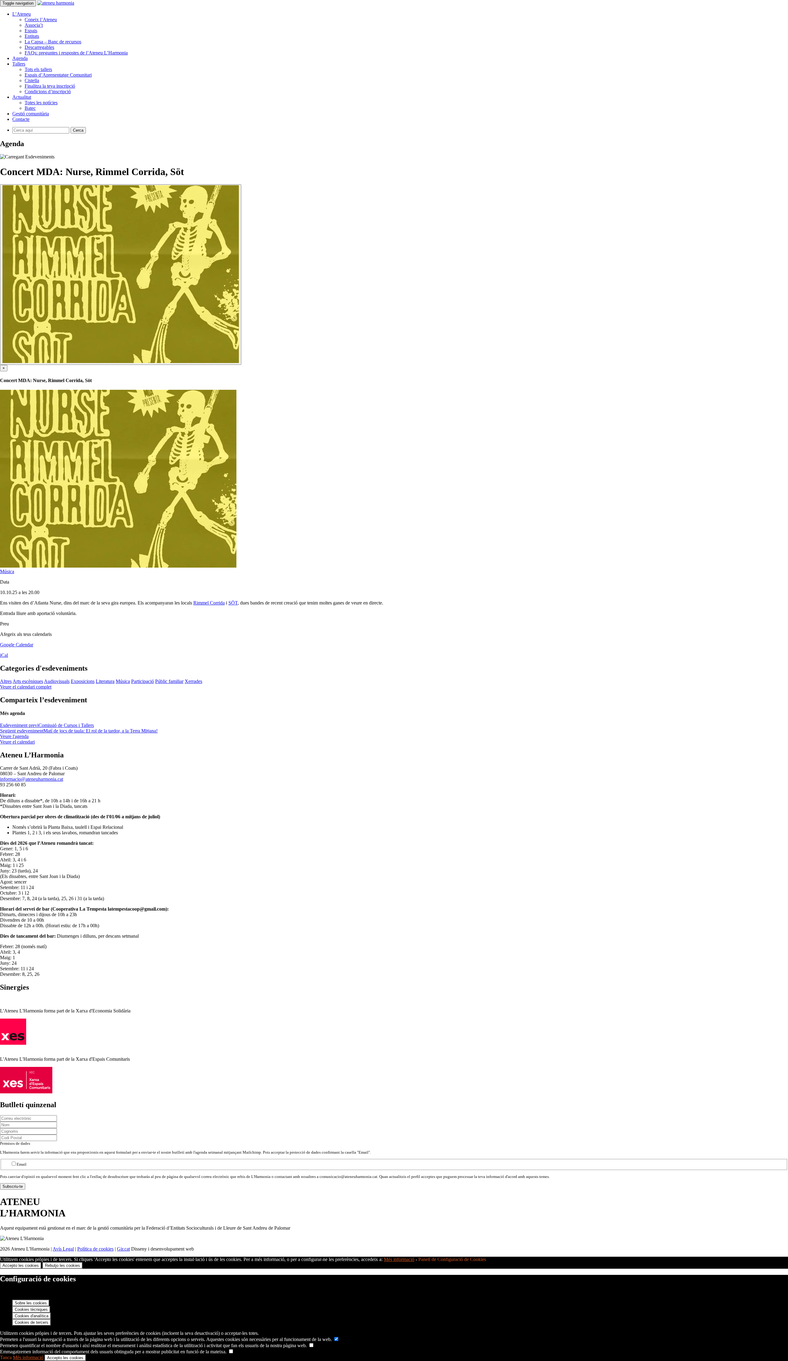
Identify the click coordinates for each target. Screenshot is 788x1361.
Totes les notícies (41, 102)
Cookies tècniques (31, 1309)
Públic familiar (169, 681)
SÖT (233, 602)
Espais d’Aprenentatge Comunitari (58, 75)
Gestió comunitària (30, 113)
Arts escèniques (28, 681)
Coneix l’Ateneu (41, 19)
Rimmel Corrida (209, 602)
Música (7, 571)
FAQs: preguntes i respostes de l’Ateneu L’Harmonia (76, 52)
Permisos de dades (15, 1143)
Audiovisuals (57, 681)
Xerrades (193, 681)
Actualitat (21, 97)
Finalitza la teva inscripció (50, 86)
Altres (6, 681)
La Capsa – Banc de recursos (53, 41)
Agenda (20, 58)
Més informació (399, 1259)
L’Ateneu (21, 14)
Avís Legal (63, 1248)
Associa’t (34, 25)
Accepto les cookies (20, 1265)
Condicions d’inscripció (48, 91)
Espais (31, 30)
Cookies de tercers (31, 1322)
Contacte (21, 119)
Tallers (18, 63)
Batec (30, 108)
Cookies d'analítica (31, 1316)
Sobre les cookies (31, 1303)
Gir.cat (123, 1248)
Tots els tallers (38, 69)
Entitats (32, 36)
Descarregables (39, 47)
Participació (142, 681)
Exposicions (82, 681)
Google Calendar (16, 644)
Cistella (32, 80)
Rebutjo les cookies (62, 1265)
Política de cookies (95, 1248)
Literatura (105, 681)
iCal (4, 655)
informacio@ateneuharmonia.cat (31, 779)
